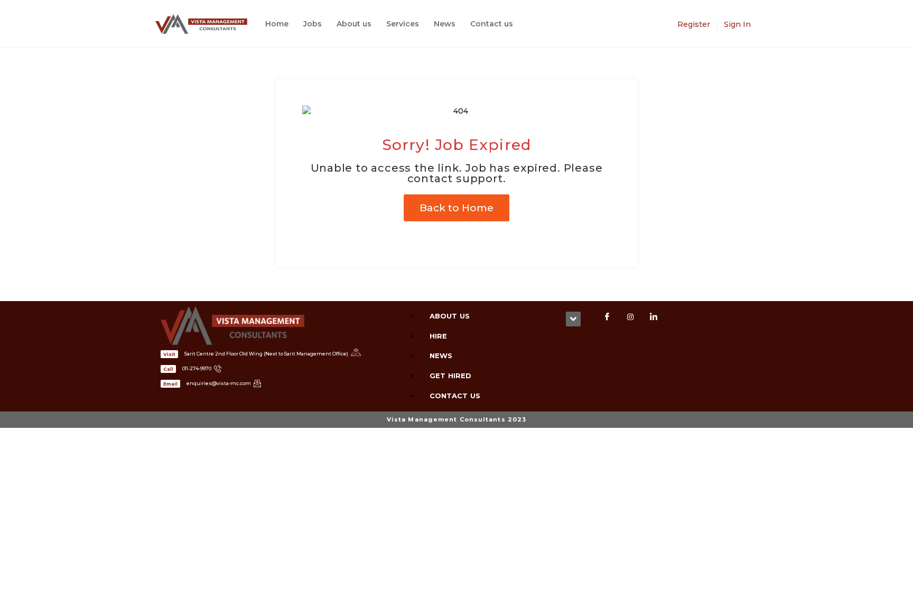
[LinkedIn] (654, 317)
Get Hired (450, 375)
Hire (438, 336)
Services (402, 24)
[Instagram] (630, 317)
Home (276, 24)
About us (354, 24)
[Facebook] (607, 317)
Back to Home (456, 208)
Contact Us (455, 395)
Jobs (312, 24)
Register (693, 24)
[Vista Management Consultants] (206, 24)
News (444, 24)
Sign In (737, 24)
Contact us (491, 24)
